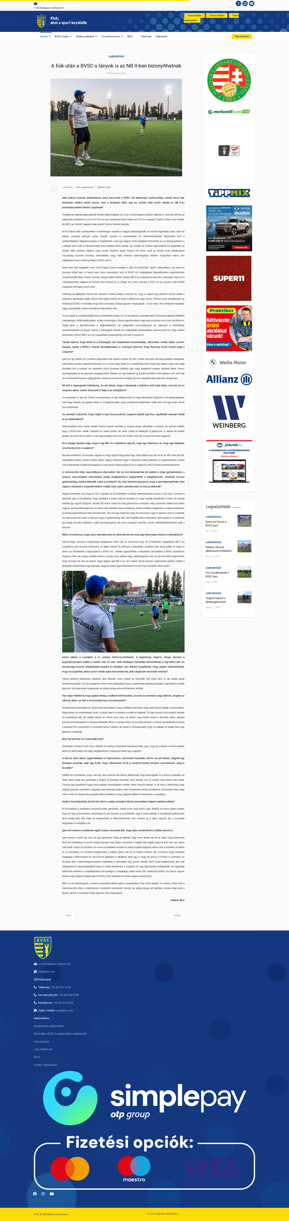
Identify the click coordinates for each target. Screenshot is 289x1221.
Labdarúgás (116, 56)
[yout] (53, 1195)
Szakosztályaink (85, 36)
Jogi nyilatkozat (43, 1049)
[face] (36, 1195)
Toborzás (146, 36)
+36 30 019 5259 (63, 1002)
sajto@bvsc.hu (64, 1010)
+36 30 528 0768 (69, 994)
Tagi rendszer (242, 36)
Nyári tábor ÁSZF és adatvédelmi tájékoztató (60, 1033)
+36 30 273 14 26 (60, 987)
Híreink (44, 36)
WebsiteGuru (172, 1214)
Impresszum (41, 1041)
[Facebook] (54, 188)
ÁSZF (37, 1057)
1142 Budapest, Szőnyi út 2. (54, 964)
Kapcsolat (161, 36)
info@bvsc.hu (46, 971)
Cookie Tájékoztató (45, 1064)
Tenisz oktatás (216, 15)
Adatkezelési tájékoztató (49, 1026)
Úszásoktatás (195, 15)
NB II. (130, 36)
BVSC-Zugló (62, 36)
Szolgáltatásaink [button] (110, 36)
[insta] (44, 1195)
